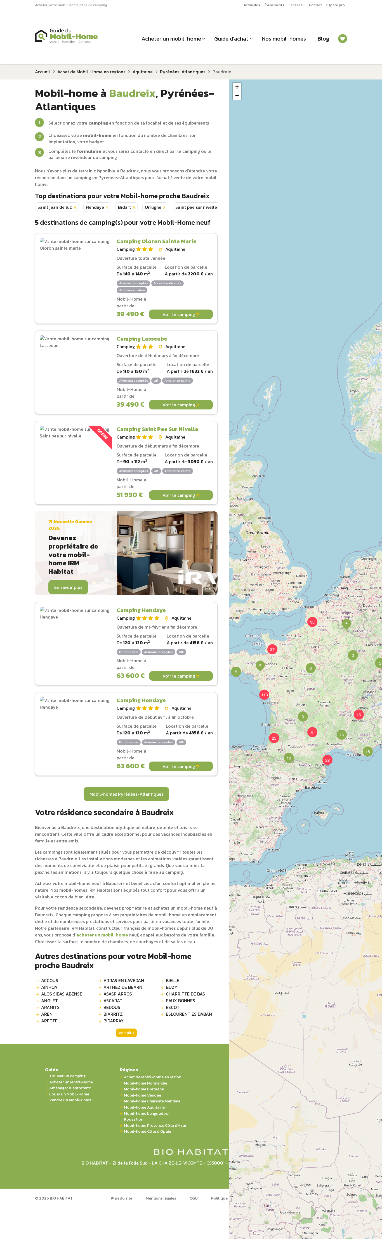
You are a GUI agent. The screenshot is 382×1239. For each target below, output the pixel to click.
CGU (194, 1198)
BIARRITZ (113, 1014)
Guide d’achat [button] (231, 38)
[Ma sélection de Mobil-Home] (342, 38)
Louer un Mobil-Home (69, 1094)
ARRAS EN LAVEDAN (123, 980)
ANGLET (49, 1000)
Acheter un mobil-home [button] (171, 38)
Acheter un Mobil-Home (71, 1082)
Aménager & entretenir (70, 1088)
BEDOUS (111, 1007)
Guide (51, 1069)
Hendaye (95, 207)
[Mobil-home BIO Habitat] (191, 1151)
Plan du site (121, 1198)
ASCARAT (112, 1000)
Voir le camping (179, 314)
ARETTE (49, 1020)
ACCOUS (49, 980)
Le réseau (297, 5)
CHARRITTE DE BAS (185, 993)
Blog (323, 38)
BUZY (171, 987)
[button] (307, 664)
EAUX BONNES (180, 1000)
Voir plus (126, 1033)
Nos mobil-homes (284, 38)
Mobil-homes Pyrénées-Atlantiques (126, 794)
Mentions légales (161, 1198)
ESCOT (173, 1007)
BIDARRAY (113, 1020)
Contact (315, 5)
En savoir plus (68, 587)
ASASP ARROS (117, 993)
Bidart (124, 207)
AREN (47, 1014)
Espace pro (335, 5)
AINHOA (49, 987)
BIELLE (172, 980)
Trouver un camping (67, 1076)
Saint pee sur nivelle (196, 207)
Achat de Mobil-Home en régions (91, 71)
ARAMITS (50, 1007)
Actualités (252, 5)
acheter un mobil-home (102, 934)
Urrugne (153, 207)
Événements (274, 5)
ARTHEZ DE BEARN (122, 987)
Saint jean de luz (54, 207)
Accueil (42, 71)
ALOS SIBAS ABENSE (61, 993)
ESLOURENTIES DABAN (189, 1014)
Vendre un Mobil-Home (70, 1100)
